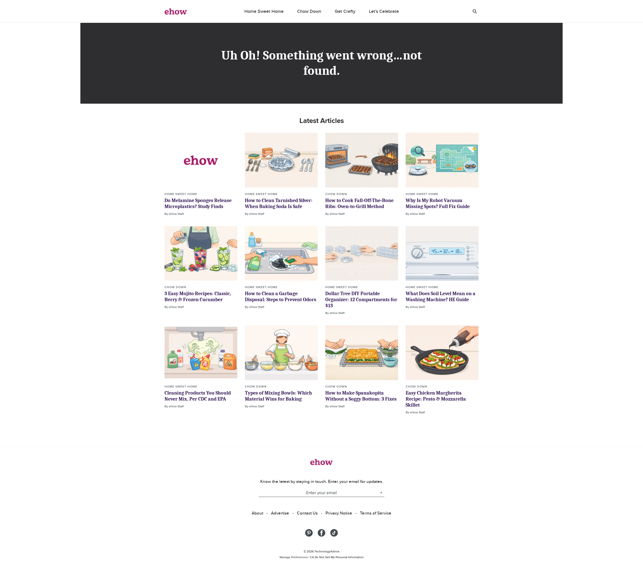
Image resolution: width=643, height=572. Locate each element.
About (257, 513)
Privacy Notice (339, 513)
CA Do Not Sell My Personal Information (337, 557)
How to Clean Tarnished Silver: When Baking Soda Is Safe (278, 203)
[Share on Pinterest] (309, 533)
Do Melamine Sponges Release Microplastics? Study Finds (198, 203)
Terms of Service (375, 513)
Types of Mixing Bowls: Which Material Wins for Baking (278, 396)
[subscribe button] (380, 492)
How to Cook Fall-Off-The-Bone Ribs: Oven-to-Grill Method (359, 203)
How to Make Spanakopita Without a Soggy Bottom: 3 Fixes (361, 396)
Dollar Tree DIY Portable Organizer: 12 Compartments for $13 (361, 299)
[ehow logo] (176, 11)
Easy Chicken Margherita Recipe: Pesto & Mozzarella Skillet (436, 399)
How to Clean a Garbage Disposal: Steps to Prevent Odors (280, 296)
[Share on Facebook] (321, 533)
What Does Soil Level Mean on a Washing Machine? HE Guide (440, 296)
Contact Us (307, 513)
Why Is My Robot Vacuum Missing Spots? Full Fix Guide (438, 203)
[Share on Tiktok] (334, 533)
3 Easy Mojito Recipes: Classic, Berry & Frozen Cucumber (198, 296)
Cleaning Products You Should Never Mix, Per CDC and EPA (198, 396)
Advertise (280, 513)
